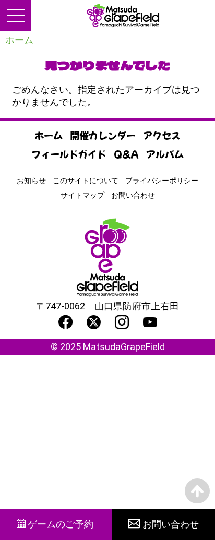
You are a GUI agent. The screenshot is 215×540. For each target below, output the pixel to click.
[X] (94, 322)
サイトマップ (82, 195)
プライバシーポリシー (161, 180)
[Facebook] (65, 322)
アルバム (165, 154)
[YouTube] (150, 322)
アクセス (162, 135)
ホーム (19, 39)
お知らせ (31, 180)
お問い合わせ (133, 195)
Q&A (126, 154)
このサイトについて (85, 180)
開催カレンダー (103, 135)
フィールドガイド (68, 154)
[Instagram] (122, 322)
